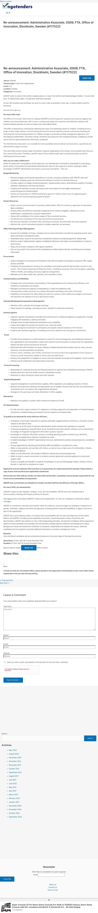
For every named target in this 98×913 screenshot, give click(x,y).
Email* (5, 644)
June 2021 (13, 783)
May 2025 (13, 750)
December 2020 (15, 806)
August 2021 (13, 776)
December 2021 (15, 761)
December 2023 (15, 757)
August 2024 (14, 754)
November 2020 (15, 809)
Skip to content (6, 1)
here (9, 499)
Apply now (87, 78)
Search (4, 734)
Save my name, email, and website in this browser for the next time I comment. (37, 662)
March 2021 (13, 795)
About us (52, 884)
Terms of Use (52, 890)
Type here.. (7, 606)
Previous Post (6, 580)
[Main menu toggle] (8, 13)
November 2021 (15, 765)
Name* (6, 635)
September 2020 (15, 817)
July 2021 (12, 780)
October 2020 (14, 813)
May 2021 (12, 787)
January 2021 (14, 802)
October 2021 (14, 769)
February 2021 (14, 798)
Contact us (52, 887)
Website (6, 653)
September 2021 (15, 772)
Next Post (5, 583)
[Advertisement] (48, 47)
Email (35, 875)
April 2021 (12, 791)
